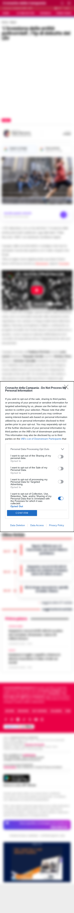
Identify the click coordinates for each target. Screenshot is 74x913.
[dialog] (37, 456)
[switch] (61, 456)
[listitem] (37, 449)
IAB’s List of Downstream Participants (41, 438)
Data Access (37, 525)
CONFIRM (22, 513)
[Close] (67, 388)
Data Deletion (17, 525)
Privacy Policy (56, 525)
